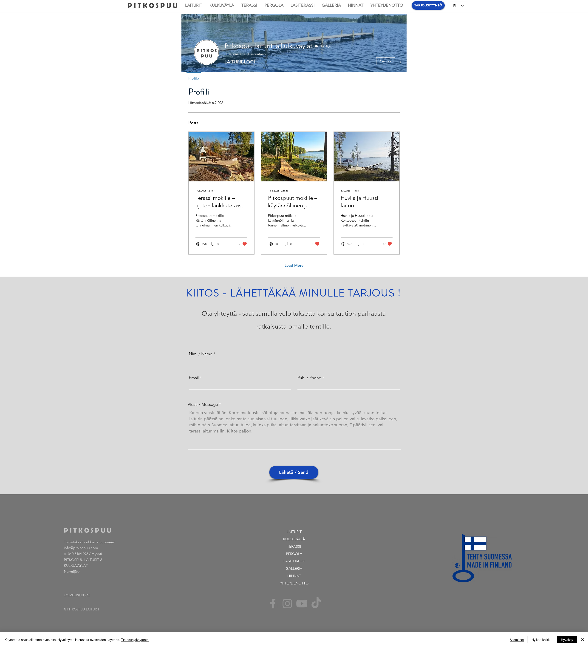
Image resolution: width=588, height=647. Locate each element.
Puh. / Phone (309, 378)
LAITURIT (294, 532)
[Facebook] (272, 603)
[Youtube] (301, 603)
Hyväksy (567, 639)
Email (194, 378)
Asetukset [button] (517, 639)
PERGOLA (294, 554)
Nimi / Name (200, 354)
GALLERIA (294, 568)
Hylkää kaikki (540, 639)
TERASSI (294, 546)
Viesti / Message (203, 404)
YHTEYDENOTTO (294, 583)
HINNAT (294, 576)
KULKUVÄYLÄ (294, 539)
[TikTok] (316, 603)
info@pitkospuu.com (81, 548)
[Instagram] (287, 603)
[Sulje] (582, 639)
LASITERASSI (294, 561)
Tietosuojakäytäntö (135, 639)
